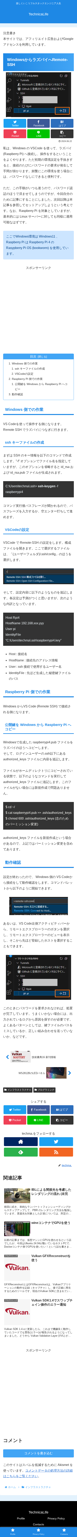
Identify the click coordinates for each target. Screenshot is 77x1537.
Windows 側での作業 (25, 363)
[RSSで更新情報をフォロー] (56, 1152)
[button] (62, 133)
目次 (33, 356)
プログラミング (46, 1089)
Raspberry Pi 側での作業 (27, 378)
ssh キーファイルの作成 (30, 368)
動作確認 (17, 394)
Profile (21, 1518)
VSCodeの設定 (24, 373)
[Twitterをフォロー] (56, 1141)
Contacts (38, 1524)
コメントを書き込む (38, 1453)
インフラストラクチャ (19, 1089)
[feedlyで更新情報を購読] (21, 1152)
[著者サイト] (21, 1141)
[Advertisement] (38, 309)
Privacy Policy (56, 1518)
